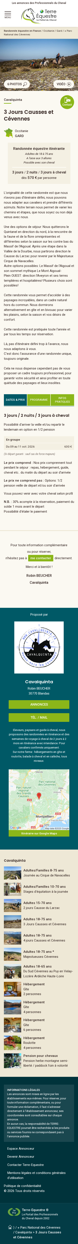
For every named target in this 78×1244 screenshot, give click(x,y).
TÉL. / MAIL (39, 717)
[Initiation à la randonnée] (39, 905)
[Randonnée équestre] (39, 921)
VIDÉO (61, 84)
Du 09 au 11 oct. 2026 (20, 446)
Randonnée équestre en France (22, 30)
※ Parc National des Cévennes (39, 1227)
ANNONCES (39, 704)
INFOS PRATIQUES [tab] (62, 400)
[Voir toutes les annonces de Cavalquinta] (38, 647)
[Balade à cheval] (39, 872)
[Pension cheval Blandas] (39, 1060)
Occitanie (48, 30)
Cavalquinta (23, 1232)
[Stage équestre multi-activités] (39, 889)
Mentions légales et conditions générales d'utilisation (36, 1175)
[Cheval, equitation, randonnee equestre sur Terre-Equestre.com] (39, 16)
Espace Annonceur (20, 1149)
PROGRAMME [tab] (39, 399)
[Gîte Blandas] (39, 989)
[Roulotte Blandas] (39, 1043)
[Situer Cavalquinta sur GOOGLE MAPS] (39, 799)
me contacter (40, 558)
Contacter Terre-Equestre (25, 1165)
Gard (59, 30)
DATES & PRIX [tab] (15, 399)
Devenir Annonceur (20, 1157)
